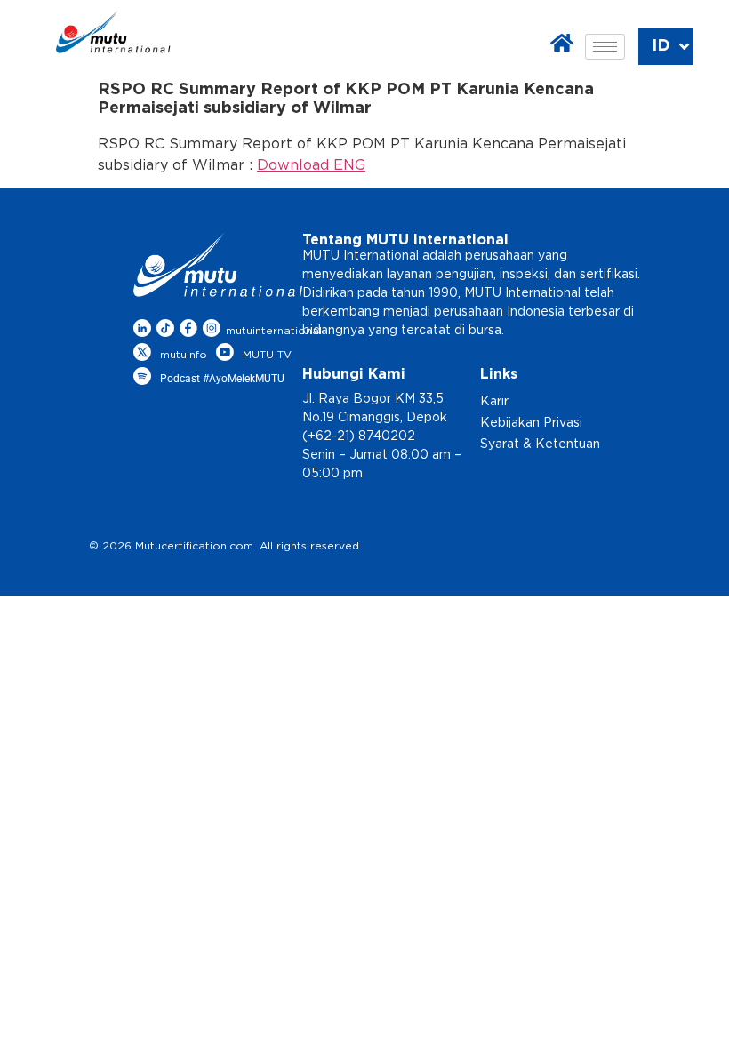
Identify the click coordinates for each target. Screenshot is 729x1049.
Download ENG (311, 165)
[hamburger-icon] (605, 47)
